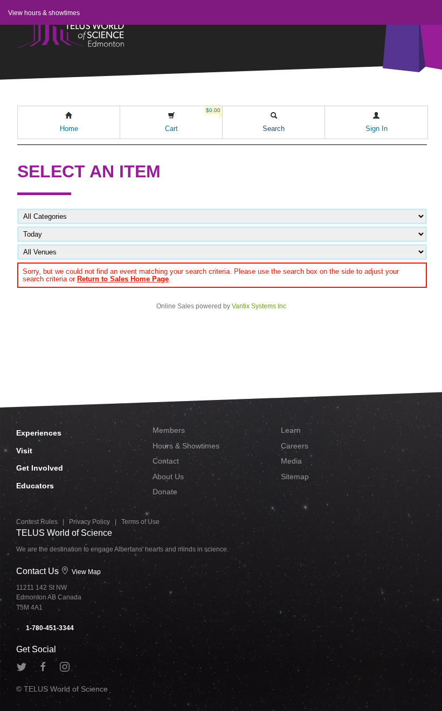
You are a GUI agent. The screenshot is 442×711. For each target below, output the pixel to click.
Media (291, 461)
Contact (166, 461)
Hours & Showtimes (186, 445)
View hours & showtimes (44, 13)
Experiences (38, 433)
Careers (294, 445)
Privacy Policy (89, 522)
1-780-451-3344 (49, 628)
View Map (85, 572)
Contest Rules (37, 522)
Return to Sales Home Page (123, 279)
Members (169, 430)
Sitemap (295, 476)
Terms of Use (140, 522)
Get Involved (39, 468)
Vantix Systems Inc (259, 306)
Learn (291, 430)
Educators (35, 485)
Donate (165, 491)
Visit (24, 450)
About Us (168, 476)
